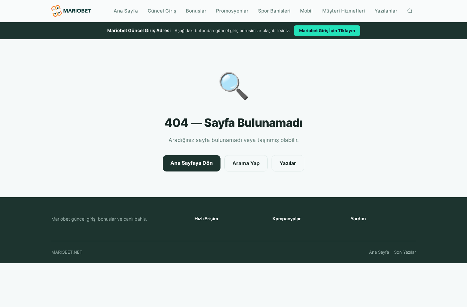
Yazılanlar (386, 11)
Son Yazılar (405, 252)
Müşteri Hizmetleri (343, 11)
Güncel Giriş (162, 11)
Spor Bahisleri (274, 11)
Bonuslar (196, 11)
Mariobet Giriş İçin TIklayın (327, 30)
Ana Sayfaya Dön (191, 163)
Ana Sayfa (126, 11)
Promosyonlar (232, 11)
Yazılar (288, 163)
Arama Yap (246, 163)
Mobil (306, 11)
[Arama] (410, 10)
